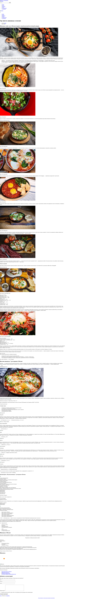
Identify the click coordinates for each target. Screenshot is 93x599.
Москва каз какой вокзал (6, 573)
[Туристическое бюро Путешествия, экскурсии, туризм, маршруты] (1, 1)
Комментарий (2, 590)
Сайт (1, 583)
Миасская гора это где (5, 572)
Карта (3, 5)
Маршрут (3, 6)
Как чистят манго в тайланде (7, 571)
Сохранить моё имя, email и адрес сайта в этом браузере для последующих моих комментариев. (17, 592)
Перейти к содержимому (4, 0)
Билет (3, 4)
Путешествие (4, 8)
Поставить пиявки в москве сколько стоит (9, 574)
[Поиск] (10, 2)
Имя (1, 579)
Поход (3, 7)
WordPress (8, 595)
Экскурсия (4, 18)
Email (1, 581)
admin (5, 23)
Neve (1, 595)
